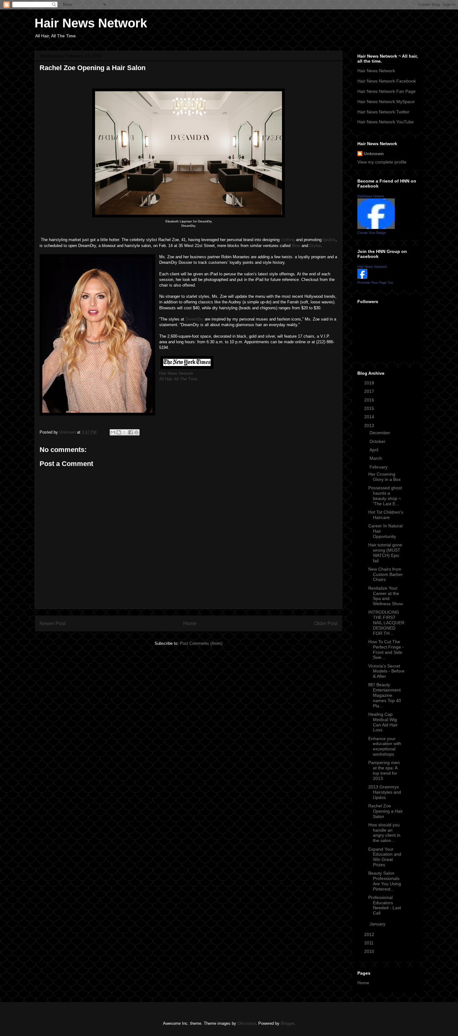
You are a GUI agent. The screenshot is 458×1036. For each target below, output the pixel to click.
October (378, 441)
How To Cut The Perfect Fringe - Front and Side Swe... (386, 649)
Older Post (325, 623)
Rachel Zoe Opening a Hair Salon (385, 811)
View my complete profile (382, 161)
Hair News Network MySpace (386, 101)
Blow (296, 245)
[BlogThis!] (119, 432)
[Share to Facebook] (130, 432)
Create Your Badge (371, 233)
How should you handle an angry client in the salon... (384, 832)
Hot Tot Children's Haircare (385, 515)
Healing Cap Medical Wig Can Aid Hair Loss (383, 722)
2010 (369, 951)
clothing (288, 239)
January (378, 923)
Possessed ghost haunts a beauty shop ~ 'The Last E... (385, 495)
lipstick (329, 239)
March (376, 458)
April (374, 449)
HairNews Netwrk (370, 196)
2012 (369, 934)
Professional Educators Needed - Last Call (384, 905)
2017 (369, 391)
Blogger (287, 1023)
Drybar (315, 245)
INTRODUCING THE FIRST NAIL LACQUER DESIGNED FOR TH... (386, 622)
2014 (369, 416)
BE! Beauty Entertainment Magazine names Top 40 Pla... (384, 695)
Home (190, 623)
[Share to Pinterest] (136, 432)
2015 (369, 408)
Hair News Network (91, 23)
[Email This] (113, 432)
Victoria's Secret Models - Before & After (386, 671)
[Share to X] (125, 432)
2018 (369, 382)
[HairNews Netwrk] (376, 227)
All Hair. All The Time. (178, 379)
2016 (369, 399)
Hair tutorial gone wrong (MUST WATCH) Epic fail (385, 552)
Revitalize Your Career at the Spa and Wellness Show (385, 596)
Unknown (374, 153)
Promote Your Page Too (375, 282)
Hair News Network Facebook (386, 80)
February (379, 466)
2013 (369, 425)
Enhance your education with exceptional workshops (384, 746)
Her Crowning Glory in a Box (384, 477)
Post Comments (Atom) (201, 643)
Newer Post (52, 623)
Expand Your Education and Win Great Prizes (384, 857)
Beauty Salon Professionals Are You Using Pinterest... (384, 881)
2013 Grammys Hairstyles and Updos (384, 792)
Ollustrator (246, 1023)
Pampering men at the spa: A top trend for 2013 (384, 770)
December (380, 432)
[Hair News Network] (362, 277)
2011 (369, 942)
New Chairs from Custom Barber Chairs (385, 574)
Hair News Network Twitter (383, 111)
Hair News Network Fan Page (386, 91)
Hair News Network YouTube (385, 121)
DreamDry (194, 319)
